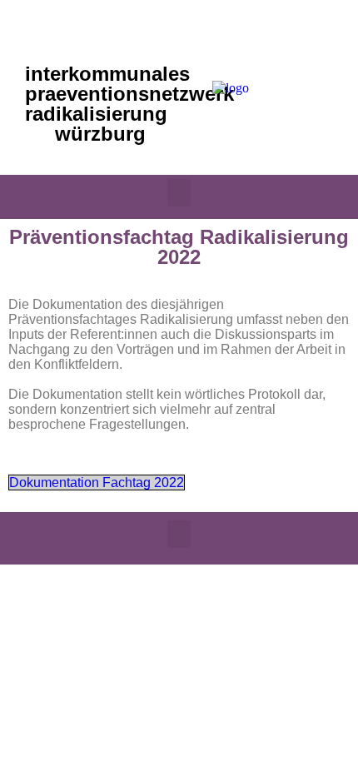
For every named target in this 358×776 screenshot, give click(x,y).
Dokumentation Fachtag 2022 (96, 482)
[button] (179, 192)
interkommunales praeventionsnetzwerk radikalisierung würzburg (129, 103)
